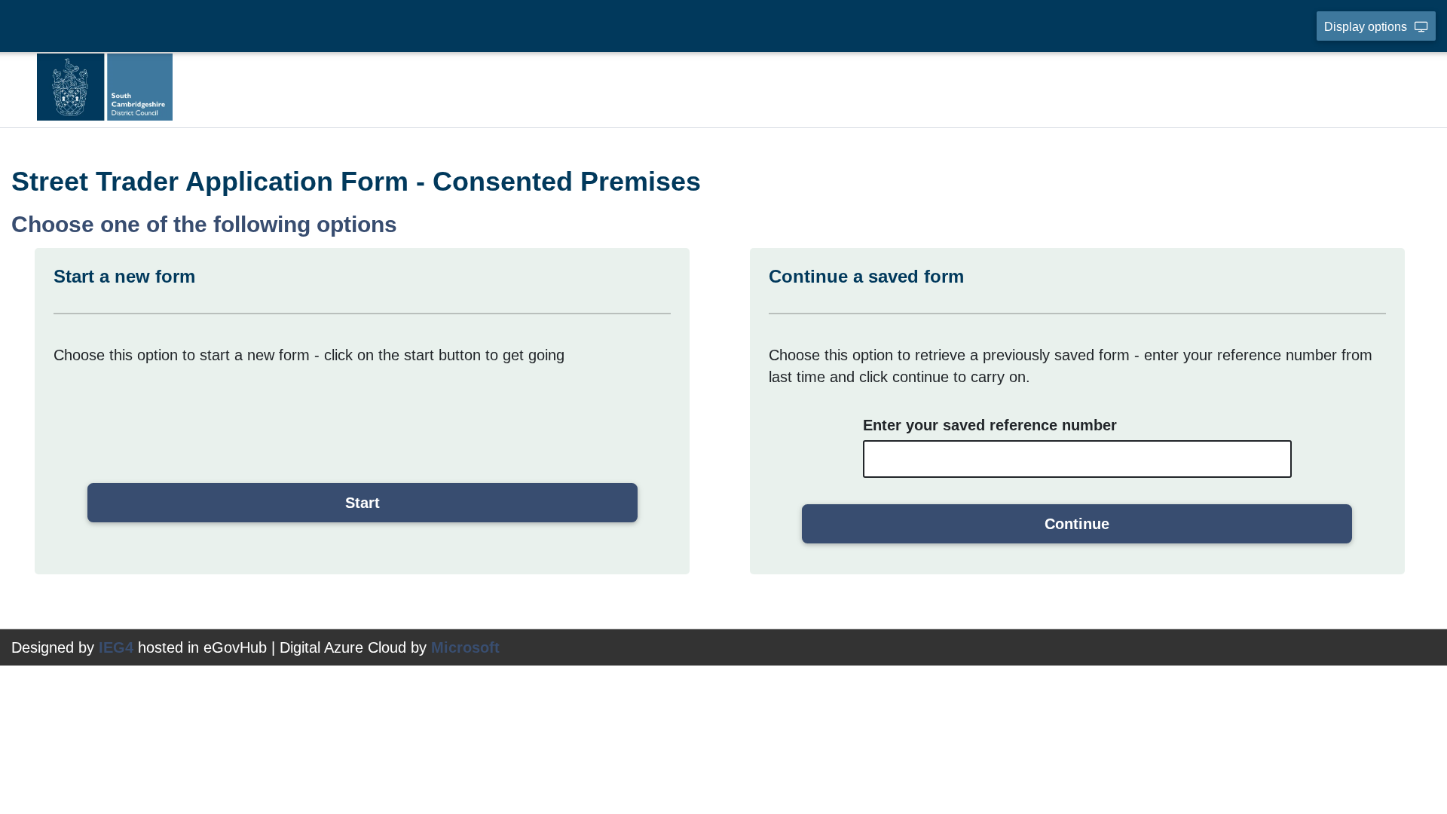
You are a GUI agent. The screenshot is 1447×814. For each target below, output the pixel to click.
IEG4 (116, 647)
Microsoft (465, 647)
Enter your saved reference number (990, 425)
